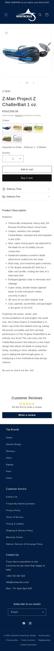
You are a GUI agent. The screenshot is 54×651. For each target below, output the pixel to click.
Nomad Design (13, 444)
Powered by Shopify (28, 635)
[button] (6, 14)
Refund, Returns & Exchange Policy (24, 544)
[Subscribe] (42, 612)
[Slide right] (33, 83)
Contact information (28, 645)
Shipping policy (44, 640)
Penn (8, 471)
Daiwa (9, 437)
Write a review (26, 415)
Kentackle (15, 635)
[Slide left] (20, 83)
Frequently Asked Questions (20, 503)
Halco (9, 458)
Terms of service (28, 640)
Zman (9, 478)
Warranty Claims (14, 537)
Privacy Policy (13, 510)
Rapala (9, 464)
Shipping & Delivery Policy (19, 530)
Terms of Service (14, 517)
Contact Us (11, 497)
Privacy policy (12, 640)
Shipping (18, 115)
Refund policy (44, 635)
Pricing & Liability (15, 524)
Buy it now (27, 178)
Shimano (10, 451)
